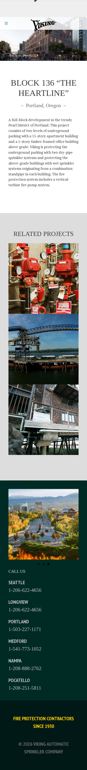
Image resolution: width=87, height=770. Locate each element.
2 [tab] (43, 564)
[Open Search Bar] (79, 25)
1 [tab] (39, 564)
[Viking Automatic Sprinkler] (43, 26)
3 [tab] (48, 564)
